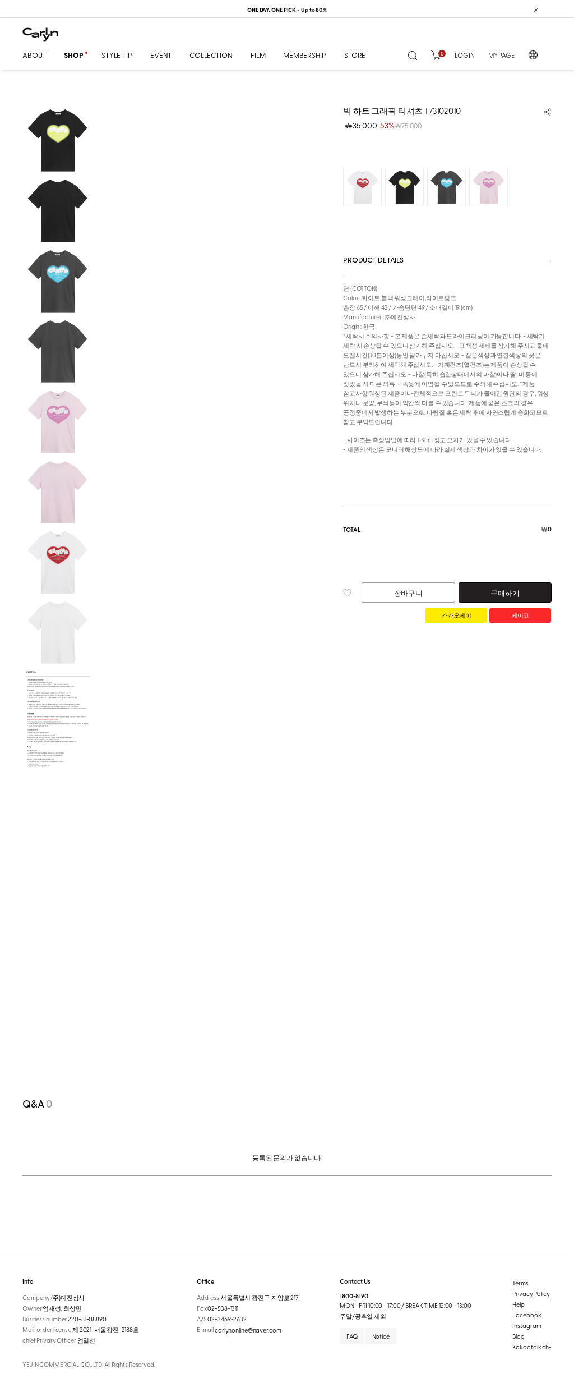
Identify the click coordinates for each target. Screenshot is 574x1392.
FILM (258, 54)
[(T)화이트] (362, 187)
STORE (354, 54)
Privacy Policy (530, 1293)
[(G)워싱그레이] (446, 187)
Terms (520, 1283)
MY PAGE (501, 54)
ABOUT (34, 54)
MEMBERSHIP (304, 54)
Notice (381, 1336)
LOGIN (464, 54)
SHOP (73, 55)
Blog (518, 1336)
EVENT (161, 54)
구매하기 (504, 593)
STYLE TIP (116, 54)
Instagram (526, 1325)
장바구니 (408, 593)
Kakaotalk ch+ (532, 1347)
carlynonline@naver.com (248, 1330)
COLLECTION (211, 54)
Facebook (526, 1315)
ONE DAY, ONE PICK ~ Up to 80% (287, 9)
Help (518, 1304)
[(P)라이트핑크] (488, 187)
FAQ (352, 1336)
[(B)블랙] (404, 187)
